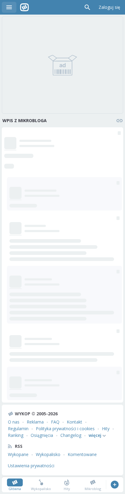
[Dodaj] (114, 484)
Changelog (70, 435)
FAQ (55, 422)
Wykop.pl (24, 7)
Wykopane (18, 454)
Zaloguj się (109, 7)
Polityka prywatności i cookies (65, 428)
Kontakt (74, 422)
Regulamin (18, 428)
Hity (106, 428)
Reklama (35, 422)
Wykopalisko (48, 454)
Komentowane (82, 454)
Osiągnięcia (42, 435)
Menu (9, 7)
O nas (13, 422)
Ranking (15, 435)
